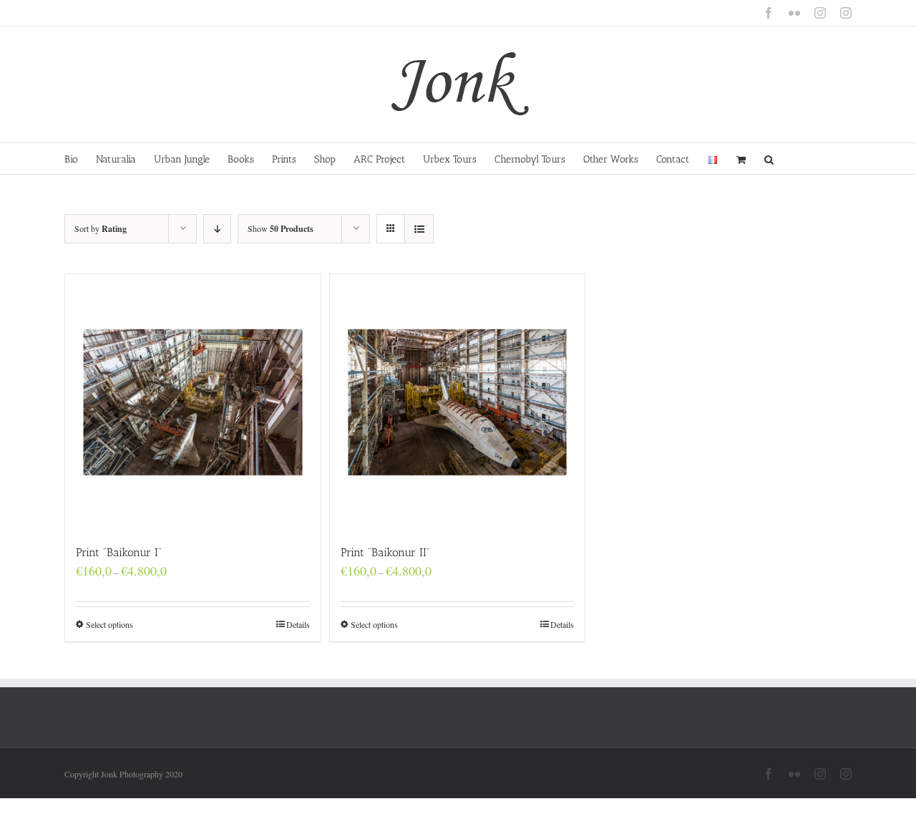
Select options (109, 624)
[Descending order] (217, 228)
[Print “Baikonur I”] (193, 402)
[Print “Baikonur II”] (457, 402)
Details (298, 624)
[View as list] (419, 229)
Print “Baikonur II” (385, 552)
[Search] (769, 158)
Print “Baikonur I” (119, 552)
